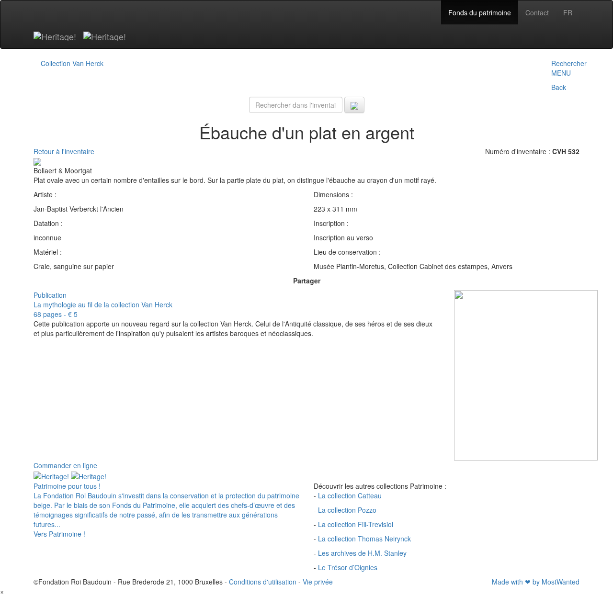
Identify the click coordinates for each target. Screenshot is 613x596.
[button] (569, 80)
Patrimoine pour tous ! (67, 486)
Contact (537, 12)
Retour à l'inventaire (64, 151)
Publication (50, 295)
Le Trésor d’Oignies (347, 567)
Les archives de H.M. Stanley (362, 553)
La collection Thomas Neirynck (364, 538)
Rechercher (569, 63)
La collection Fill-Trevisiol (355, 524)
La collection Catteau (350, 495)
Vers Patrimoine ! (59, 534)
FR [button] (567, 12)
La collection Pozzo (347, 510)
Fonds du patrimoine (479, 12)
